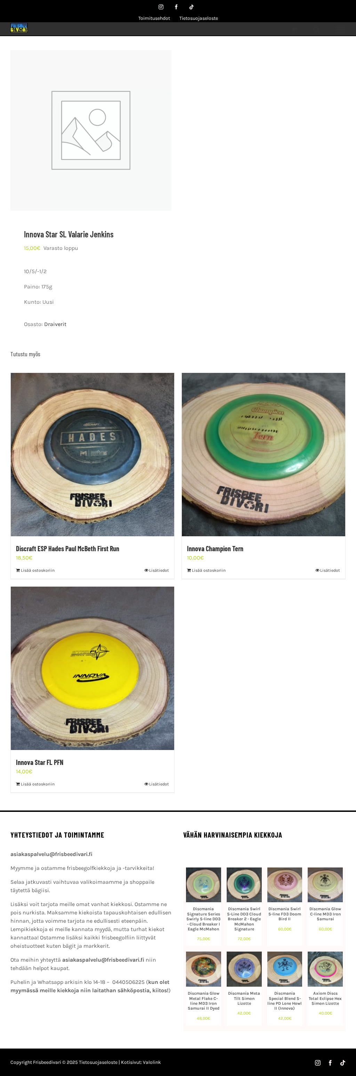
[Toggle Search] (316, 29)
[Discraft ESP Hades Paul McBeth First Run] (92, 454)
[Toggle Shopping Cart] (294, 29)
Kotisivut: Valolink (141, 1062)
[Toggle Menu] (340, 30)
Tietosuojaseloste (98, 1062)
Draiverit (55, 324)
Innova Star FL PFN (39, 762)
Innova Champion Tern (215, 548)
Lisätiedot (159, 570)
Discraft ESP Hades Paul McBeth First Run (67, 548)
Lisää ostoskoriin (38, 570)
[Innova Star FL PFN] (92, 668)
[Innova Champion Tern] (263, 454)
